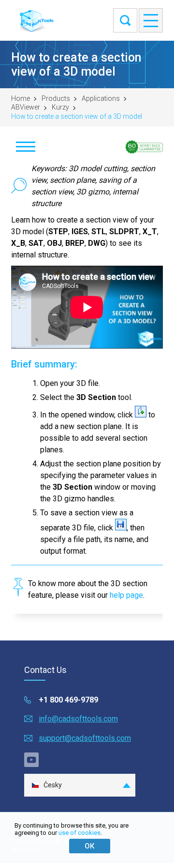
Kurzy (60, 107)
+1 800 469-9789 (68, 699)
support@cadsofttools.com (85, 738)
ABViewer (25, 107)
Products (56, 98)
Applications (101, 98)
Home (20, 98)
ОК (89, 846)
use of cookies (79, 832)
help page (126, 595)
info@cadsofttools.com (78, 718)
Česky (53, 785)
